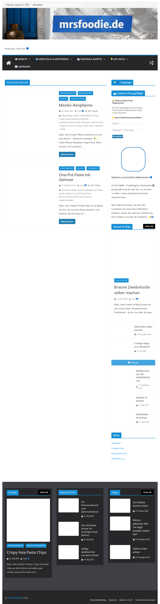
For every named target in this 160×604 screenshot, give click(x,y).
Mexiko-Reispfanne (75, 105)
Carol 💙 (80, 111)
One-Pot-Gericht (97, 122)
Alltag (63, 116)
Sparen (91, 126)
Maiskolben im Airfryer (142, 416)
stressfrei (88, 197)
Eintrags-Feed (117, 448)
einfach (76, 116)
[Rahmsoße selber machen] (121, 330)
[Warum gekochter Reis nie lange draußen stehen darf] (120, 529)
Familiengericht (89, 190)
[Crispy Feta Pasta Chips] (28, 520)
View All (149, 226)
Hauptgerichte (85, 93)
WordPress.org (117, 458)
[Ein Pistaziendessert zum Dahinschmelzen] (68, 509)
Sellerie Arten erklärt (140, 550)
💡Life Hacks (117, 59)
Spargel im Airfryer (141, 399)
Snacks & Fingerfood (36, 545)
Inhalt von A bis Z (126, 600)
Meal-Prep (84, 119)
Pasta (89, 193)
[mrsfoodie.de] (80, 10)
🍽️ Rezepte (21, 59)
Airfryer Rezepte (67, 93)
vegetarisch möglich (66, 200)
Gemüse (62, 119)
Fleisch (95, 116)
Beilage (69, 116)
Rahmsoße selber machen (143, 328)
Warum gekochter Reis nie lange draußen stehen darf (141, 527)
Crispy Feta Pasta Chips (26, 552)
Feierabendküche (86, 116)
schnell (85, 126)
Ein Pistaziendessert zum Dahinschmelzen (90, 506)
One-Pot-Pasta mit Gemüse (74, 177)
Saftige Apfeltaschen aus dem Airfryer (90, 552)
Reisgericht (64, 126)
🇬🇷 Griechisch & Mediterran (52, 59)
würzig (62, 129)
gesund (68, 119)
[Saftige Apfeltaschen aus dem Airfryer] (68, 554)
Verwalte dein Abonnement (145, 600)
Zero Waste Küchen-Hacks (140, 504)
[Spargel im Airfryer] (123, 401)
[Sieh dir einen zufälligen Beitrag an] (151, 63)
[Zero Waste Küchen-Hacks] (120, 507)
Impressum (113, 600)
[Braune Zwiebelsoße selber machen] (133, 254)
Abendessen (65, 190)
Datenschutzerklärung (98, 600)
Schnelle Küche (78, 99)
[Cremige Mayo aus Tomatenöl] (121, 347)
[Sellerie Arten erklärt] (120, 553)
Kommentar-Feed (119, 453)
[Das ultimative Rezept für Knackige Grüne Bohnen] (68, 532)
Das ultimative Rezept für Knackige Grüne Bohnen (89, 530)
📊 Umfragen (22, 66)
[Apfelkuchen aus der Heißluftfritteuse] (123, 374)
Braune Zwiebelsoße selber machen (132, 289)
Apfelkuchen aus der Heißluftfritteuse (143, 375)
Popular (135, 362)
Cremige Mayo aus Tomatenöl (142, 345)
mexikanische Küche (66, 122)
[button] (29, 59)
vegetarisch (99, 126)
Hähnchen (76, 119)
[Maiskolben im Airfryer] (123, 418)
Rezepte (63, 99)
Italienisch (69, 193)
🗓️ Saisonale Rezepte (89, 59)
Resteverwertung (75, 126)
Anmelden (115, 443)
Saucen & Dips (121, 280)
